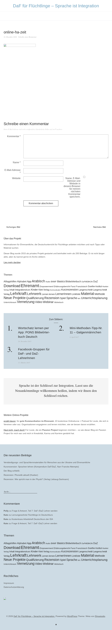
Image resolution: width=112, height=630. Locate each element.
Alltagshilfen (10, 281)
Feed (60, 612)
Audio (48, 282)
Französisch (81, 286)
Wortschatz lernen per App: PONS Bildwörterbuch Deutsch (34, 332)
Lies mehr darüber (12, 262)
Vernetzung (25, 302)
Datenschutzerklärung (14, 587)
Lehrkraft (18, 293)
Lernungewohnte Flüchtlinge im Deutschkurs (32, 515)
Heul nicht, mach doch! (14, 430)
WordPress (72, 616)
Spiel (63, 298)
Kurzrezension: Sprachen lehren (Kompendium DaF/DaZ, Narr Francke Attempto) (41, 466)
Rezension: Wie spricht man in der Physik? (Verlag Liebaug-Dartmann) (36, 479)
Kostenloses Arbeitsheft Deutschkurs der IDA (32, 519)
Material (87, 294)
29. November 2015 (24, 341)
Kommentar (14, 136)
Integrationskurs (22, 290)
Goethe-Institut (95, 286)
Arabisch (38, 281)
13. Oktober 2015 (24, 362)
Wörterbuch (58, 302)
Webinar (48, 302)
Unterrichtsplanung (94, 298)
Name (17, 162)
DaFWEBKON (87, 282)
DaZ (95, 281)
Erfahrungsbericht (62, 286)
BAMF (54, 282)
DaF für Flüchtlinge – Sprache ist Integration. (34, 616)
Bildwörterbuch (73, 281)
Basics (61, 281)
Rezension (51, 298)
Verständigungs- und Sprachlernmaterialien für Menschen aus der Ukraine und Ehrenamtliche (47, 462)
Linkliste (76, 294)
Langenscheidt (85, 290)
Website (16, 178)
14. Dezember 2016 (10, 37)
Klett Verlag (43, 289)
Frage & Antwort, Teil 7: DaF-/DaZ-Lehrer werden (34, 511)
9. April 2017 (74, 337)
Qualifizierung (35, 298)
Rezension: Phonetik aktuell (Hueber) (21, 475)
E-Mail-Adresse (13, 171)
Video (38, 302)
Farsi (73, 286)
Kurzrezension (69, 289)
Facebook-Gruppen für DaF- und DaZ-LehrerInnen (34, 354)
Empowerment (46, 286)
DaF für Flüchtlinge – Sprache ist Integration (56, 5)
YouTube (56, 612)
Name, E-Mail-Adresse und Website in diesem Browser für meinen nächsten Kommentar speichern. (72, 187)
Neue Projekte (15, 298)
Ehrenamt (30, 285)
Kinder (34, 289)
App (29, 281)
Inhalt (11, 290)
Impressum (9, 583)
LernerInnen (63, 293)
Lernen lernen (48, 294)
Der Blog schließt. (12, 471)
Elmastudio (100, 616)
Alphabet (21, 281)
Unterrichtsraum (10, 302)
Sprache (71, 298)
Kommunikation (55, 290)
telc (79, 298)
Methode (100, 293)
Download (12, 286)
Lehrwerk (34, 294)
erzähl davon (10, 421)
